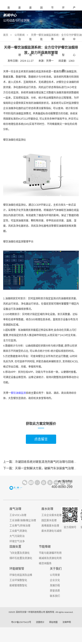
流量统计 (40, 622)
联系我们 (55, 596)
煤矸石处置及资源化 (20, 558)
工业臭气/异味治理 (19, 525)
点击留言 (41, 439)
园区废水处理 (49, 520)
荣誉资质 (55, 590)
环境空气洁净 (17, 541)
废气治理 (19, 31)
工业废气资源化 (18, 530)
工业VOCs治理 (17, 515)
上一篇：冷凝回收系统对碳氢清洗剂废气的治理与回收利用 (41, 461)
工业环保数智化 (18, 580)
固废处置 (41, 31)
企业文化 (55, 580)
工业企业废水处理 (51, 515)
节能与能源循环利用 (50, 553)
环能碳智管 (63, 39)
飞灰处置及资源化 (19, 553)
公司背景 (55, 575)
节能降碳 (52, 31)
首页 (8, 15)
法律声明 (66, 622)
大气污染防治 (17, 536)
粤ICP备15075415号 (21, 622)
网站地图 (53, 622)
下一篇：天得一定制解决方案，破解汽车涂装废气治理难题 (41, 468)
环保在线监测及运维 (20, 575)
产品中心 (74, 31)
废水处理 (30, 31)
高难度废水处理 (50, 525)
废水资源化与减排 (51, 530)
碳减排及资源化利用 (50, 558)
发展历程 (55, 585)
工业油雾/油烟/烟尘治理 (22, 520)
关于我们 (56, 568)
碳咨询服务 (45, 563)
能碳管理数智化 (18, 585)
